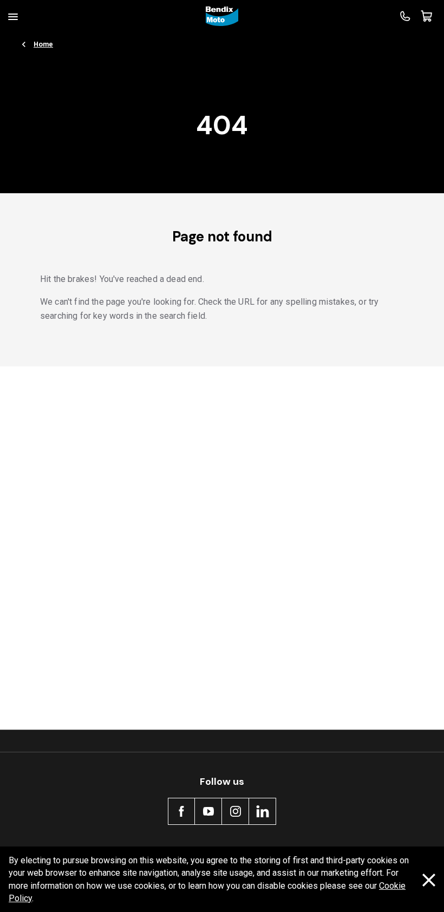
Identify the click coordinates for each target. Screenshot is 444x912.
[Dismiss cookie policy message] (428, 879)
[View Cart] (426, 16)
